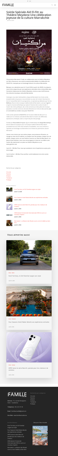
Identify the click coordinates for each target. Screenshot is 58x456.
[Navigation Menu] (55, 5)
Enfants (8, 176)
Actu (10, 272)
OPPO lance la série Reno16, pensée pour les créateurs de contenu (15, 436)
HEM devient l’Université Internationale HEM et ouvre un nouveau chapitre (16, 443)
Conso (13, 365)
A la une (8, 172)
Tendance (9, 178)
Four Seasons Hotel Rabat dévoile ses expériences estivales (17, 431)
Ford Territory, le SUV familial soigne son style (15, 426)
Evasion (14, 319)
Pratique (8, 180)
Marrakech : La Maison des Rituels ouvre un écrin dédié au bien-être (17, 448)
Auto (13, 272)
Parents (8, 174)
